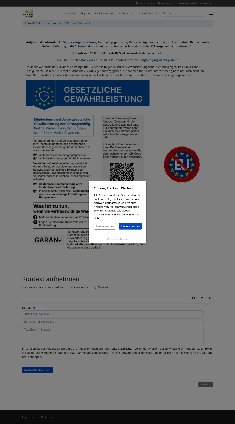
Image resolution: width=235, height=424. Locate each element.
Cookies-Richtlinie (117, 239)
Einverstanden (130, 226)
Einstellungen (105, 226)
